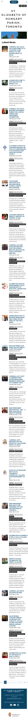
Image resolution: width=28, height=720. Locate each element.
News (12, 59)
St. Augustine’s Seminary (16, 518)
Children (13, 355)
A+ (20, 6)
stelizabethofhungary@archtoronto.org (14, 698)
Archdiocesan (19, 59)
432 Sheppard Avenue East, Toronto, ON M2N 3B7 (14, 695)
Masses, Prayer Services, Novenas (18, 61)
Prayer (12, 195)
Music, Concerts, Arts (16, 632)
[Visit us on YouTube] (14, 705)
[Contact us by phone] (26, 2)
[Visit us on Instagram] (18, 705)
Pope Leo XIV (18, 484)
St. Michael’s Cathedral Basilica (17, 261)
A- (22, 6)
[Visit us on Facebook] (11, 705)
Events (12, 89)
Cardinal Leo (13, 125)
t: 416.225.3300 (14, 696)
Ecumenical (13, 259)
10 (24, 682)
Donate (14, 2)
